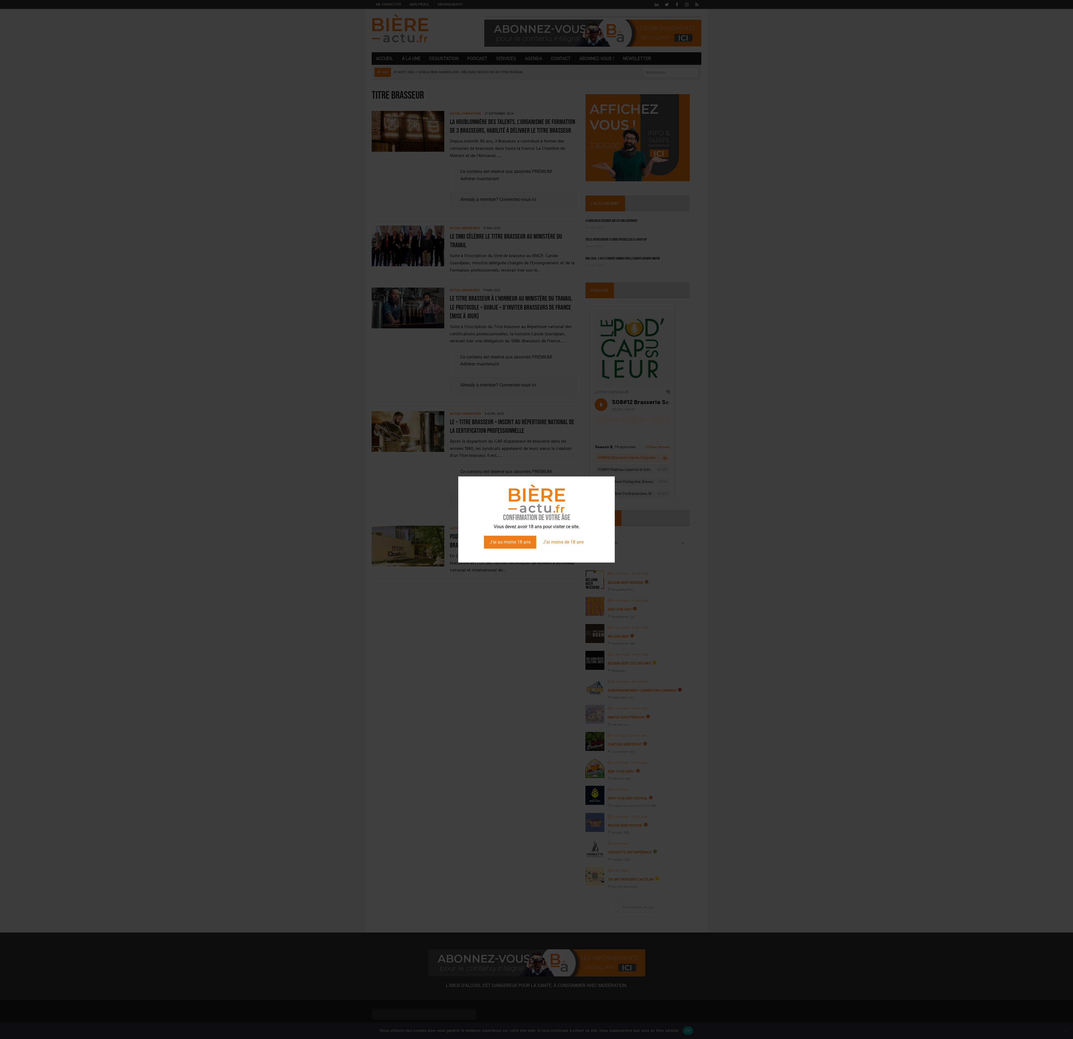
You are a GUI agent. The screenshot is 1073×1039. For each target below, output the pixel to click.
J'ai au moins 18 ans (510, 542)
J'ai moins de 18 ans (563, 542)
